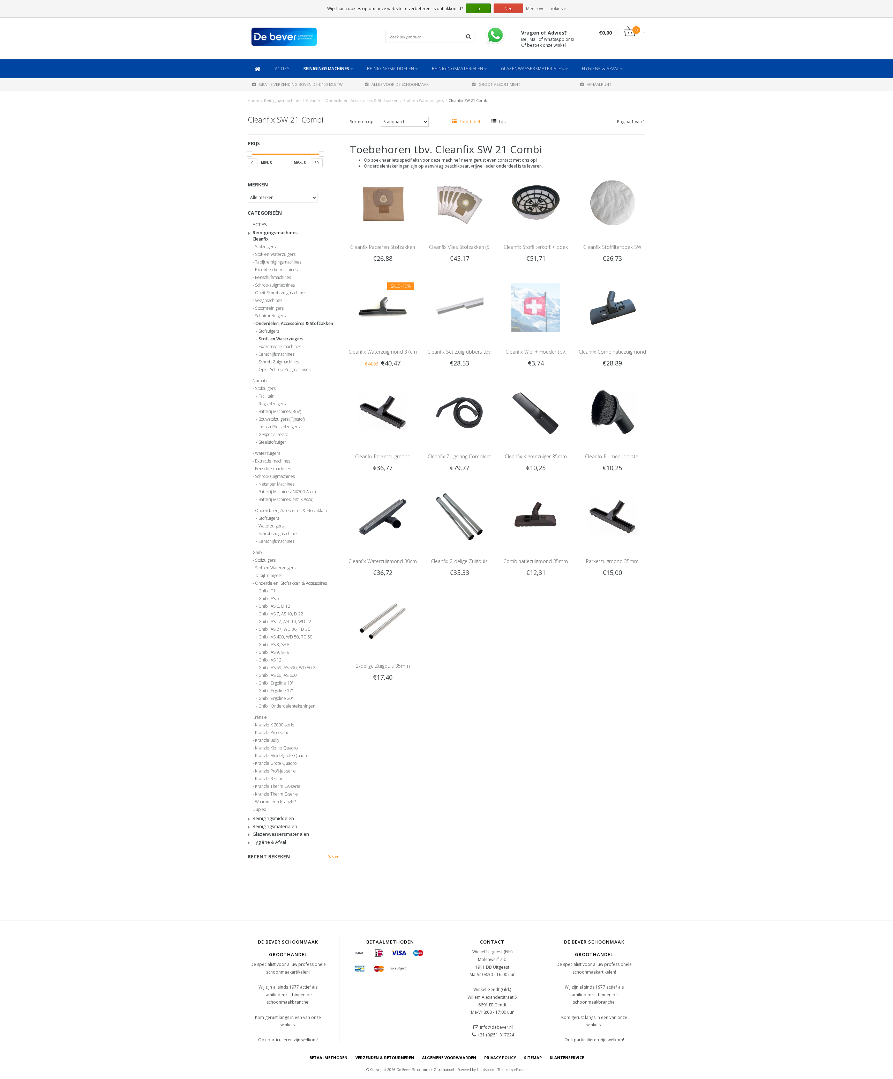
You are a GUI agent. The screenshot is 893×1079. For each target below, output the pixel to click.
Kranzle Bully (267, 740)
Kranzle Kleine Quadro (276, 748)
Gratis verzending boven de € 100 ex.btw (301, 84)
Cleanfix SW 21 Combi (468, 100)
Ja (478, 9)
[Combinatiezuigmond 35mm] (535, 516)
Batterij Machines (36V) (279, 411)
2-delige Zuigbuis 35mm (383, 666)
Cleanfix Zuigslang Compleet (459, 456)
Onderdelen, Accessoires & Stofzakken (361, 100)
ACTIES (282, 69)
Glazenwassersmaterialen (533, 69)
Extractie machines (272, 461)
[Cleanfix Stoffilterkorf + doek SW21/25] (535, 202)
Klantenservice (567, 1057)
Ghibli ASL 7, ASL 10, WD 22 (284, 622)
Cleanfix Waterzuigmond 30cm (382, 561)
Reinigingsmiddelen (390, 69)
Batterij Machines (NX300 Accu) (287, 492)
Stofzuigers (265, 247)
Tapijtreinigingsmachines (278, 262)
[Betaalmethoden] (359, 953)
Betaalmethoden (328, 1057)
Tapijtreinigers (268, 575)
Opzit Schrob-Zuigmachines (284, 369)
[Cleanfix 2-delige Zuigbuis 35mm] (459, 516)
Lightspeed (485, 1069)
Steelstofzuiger (272, 442)
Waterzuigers (267, 453)
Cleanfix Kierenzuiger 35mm (536, 456)
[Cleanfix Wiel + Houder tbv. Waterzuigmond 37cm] (535, 307)
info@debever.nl (496, 1027)
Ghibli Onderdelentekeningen (286, 706)
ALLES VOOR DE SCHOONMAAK (400, 84)
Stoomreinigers (269, 308)
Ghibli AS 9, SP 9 (274, 652)
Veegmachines (268, 300)
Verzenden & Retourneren (384, 1057)
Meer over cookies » (546, 9)
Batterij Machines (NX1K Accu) (285, 499)
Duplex (259, 809)
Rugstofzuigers (272, 404)
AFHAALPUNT (599, 84)
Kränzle (260, 717)
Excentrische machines (276, 270)
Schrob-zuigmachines (275, 285)
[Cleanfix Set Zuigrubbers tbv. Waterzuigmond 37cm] (459, 307)
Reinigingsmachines (326, 69)
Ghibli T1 (267, 591)
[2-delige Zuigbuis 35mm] (382, 621)
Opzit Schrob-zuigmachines (280, 293)
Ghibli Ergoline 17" (276, 691)
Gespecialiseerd (273, 434)
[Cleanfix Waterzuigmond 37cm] (382, 307)
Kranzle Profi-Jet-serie (275, 771)
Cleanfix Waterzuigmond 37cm (382, 351)
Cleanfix (313, 100)
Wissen (333, 856)
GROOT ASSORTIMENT (499, 84)
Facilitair (266, 396)
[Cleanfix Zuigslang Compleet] (459, 412)
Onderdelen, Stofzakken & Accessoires (291, 583)
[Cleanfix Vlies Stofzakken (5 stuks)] (459, 202)
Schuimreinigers (270, 316)
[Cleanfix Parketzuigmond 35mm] (382, 412)
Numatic (260, 381)
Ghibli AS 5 (268, 598)
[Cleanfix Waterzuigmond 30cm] (382, 516)
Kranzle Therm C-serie (276, 794)
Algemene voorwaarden (449, 1057)
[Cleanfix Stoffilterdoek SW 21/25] (612, 202)
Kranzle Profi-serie (272, 733)
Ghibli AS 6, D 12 (274, 606)
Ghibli (258, 552)
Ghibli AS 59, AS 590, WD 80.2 (286, 668)
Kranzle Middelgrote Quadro (281, 756)
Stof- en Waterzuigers (423, 100)
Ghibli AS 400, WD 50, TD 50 (285, 637)
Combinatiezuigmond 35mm (535, 561)
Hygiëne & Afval (600, 69)
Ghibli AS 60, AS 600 (277, 675)
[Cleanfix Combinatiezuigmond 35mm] (612, 307)
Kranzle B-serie (269, 779)
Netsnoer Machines (276, 484)
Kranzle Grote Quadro (276, 763)
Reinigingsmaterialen (457, 69)
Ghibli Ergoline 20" (276, 698)
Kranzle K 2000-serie (274, 725)
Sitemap (533, 1057)
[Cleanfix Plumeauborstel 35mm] (612, 412)
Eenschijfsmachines (273, 277)
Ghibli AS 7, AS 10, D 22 (280, 614)
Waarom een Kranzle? (275, 802)
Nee (508, 9)
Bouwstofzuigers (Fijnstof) (281, 419)
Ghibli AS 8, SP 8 (274, 645)
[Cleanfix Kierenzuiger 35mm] (535, 412)
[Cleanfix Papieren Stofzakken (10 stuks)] (382, 202)
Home (253, 100)
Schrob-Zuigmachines (278, 362)
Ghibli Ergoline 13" (276, 683)
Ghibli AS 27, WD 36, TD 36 (284, 629)
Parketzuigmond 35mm (612, 561)
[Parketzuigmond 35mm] (612, 516)
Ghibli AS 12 (270, 660)
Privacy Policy (500, 1057)
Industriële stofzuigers (279, 427)
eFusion (520, 1069)
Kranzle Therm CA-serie (277, 786)
